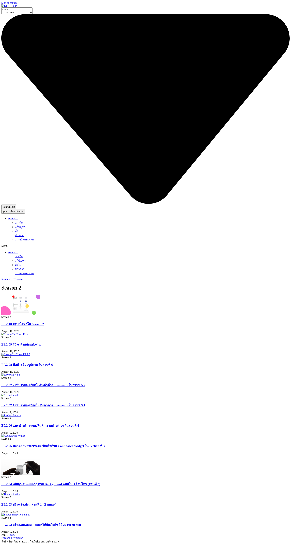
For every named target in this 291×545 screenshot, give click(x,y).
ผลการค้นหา (9, 207)
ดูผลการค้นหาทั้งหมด (13, 211)
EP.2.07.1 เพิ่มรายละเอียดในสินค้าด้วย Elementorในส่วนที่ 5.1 (43, 405)
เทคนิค (19, 222)
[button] (145, 245)
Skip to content (9, 2)
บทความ (13, 218)
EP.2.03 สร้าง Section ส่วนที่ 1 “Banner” (28, 504)
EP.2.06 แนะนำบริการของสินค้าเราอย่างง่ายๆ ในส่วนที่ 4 (40, 425)
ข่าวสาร (19, 235)
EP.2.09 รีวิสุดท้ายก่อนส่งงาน (21, 344)
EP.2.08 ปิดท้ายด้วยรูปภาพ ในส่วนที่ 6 (27, 364)
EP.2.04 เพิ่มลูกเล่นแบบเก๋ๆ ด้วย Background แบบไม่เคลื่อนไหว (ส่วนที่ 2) (50, 484)
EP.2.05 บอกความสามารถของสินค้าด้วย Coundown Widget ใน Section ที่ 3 (53, 446)
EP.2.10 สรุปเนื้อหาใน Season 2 (22, 324)
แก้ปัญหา (20, 226)
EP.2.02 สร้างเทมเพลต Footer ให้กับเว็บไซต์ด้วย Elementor (41, 524)
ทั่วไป (18, 231)
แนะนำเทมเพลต (24, 239)
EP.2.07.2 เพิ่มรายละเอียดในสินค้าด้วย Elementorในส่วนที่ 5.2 (43, 385)
